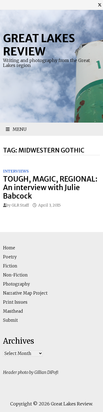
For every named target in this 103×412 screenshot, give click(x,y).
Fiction (10, 266)
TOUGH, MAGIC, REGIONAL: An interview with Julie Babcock (50, 187)
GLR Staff (20, 205)
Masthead (13, 311)
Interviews (16, 171)
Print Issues (15, 302)
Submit (10, 320)
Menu (19, 129)
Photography (16, 284)
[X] (99, 4)
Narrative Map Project (25, 293)
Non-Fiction (15, 275)
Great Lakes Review (39, 45)
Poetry (10, 256)
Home (9, 247)
